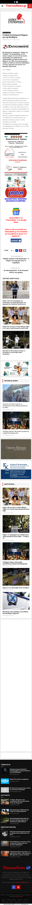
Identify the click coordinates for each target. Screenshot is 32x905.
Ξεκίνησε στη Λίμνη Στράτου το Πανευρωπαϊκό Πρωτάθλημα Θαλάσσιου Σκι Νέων (15, 405)
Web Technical (19, 896)
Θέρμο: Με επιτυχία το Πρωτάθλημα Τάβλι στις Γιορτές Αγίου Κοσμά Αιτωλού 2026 (16, 327)
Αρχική (3, 899)
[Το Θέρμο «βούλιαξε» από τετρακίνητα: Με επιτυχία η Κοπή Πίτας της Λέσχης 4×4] (5, 801)
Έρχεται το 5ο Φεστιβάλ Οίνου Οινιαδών (16, 588)
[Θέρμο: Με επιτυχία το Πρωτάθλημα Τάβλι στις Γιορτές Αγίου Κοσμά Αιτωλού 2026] (16, 496)
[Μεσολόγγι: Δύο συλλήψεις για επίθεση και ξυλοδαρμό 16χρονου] (16, 601)
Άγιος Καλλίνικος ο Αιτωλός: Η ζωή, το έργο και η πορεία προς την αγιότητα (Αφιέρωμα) (20, 843)
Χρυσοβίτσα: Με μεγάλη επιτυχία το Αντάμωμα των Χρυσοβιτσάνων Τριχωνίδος (14, 352)
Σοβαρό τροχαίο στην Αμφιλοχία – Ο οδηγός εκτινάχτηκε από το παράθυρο (16, 261)
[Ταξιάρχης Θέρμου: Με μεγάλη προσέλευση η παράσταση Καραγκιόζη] (16, 420)
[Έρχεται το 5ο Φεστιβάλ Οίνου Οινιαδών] (16, 577)
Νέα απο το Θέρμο (6, 32)
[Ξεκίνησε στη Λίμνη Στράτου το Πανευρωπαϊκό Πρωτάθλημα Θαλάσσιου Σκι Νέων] (16, 393)
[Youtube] (18, 887)
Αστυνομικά (5, 902)
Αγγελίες (26, 899)
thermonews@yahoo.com (23, 882)
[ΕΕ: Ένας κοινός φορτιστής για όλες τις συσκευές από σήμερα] (5, 790)
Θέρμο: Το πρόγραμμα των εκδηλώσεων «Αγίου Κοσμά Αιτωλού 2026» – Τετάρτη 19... (16, 536)
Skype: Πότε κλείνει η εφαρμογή (19, 779)
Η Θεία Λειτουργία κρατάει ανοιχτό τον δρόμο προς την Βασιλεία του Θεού (20, 833)
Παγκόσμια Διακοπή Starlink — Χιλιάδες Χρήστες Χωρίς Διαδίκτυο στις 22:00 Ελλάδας (20, 771)
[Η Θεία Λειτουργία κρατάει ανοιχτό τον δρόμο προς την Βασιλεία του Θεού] (5, 833)
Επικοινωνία (26, 902)
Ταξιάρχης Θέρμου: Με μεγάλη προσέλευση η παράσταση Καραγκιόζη (16, 432)
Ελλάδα (11, 902)
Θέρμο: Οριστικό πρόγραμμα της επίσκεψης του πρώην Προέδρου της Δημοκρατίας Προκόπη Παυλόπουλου (14, 302)
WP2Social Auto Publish (9, 904)
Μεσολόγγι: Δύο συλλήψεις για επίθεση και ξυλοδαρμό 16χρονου (15, 612)
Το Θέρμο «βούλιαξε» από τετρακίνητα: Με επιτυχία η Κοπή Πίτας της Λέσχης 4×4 (19, 801)
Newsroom (7, 39)
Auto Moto (5, 795)
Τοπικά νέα (20, 899)
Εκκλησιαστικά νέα (8, 827)
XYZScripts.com (24, 904)
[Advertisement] (16, 685)
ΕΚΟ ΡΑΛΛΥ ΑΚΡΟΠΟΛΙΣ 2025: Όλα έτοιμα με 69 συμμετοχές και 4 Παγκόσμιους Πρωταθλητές (19, 820)
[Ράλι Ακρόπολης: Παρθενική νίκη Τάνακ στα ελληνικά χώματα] (5, 811)
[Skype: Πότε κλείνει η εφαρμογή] (5, 781)
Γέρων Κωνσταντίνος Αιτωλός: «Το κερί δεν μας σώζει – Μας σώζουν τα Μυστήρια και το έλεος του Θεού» (20, 853)
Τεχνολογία (5, 765)
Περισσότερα (18, 902)
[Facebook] (14, 887)
